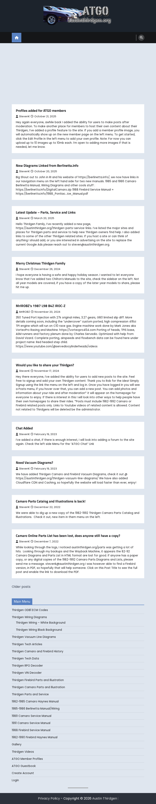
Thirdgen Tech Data (25, 658)
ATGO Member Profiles (27, 759)
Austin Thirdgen (104, 798)
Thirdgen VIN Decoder (27, 673)
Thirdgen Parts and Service (30, 694)
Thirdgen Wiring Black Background (39, 630)
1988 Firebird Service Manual (31, 730)
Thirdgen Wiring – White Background (40, 623)
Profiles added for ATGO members (41, 110)
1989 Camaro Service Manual (31, 716)
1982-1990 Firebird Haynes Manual (34, 737)
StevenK (24, 116)
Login (15, 780)
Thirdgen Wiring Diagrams (29, 617)
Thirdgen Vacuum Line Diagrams (34, 637)
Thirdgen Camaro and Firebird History (37, 651)
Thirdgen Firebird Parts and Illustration (38, 680)
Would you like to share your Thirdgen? (45, 365)
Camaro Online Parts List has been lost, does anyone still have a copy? (68, 535)
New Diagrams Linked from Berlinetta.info (47, 165)
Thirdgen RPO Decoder (27, 666)
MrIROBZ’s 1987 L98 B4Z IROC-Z (40, 306)
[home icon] (16, 37)
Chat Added (24, 428)
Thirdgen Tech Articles (27, 644)
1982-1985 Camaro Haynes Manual (35, 701)
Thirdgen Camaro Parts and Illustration (38, 687)
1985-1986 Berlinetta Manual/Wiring (36, 709)
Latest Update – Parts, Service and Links (46, 212)
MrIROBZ (24, 312)
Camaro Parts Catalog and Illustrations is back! (51, 501)
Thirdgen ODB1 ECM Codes (30, 610)
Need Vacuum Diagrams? (34, 462)
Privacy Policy (49, 798)
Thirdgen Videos (23, 752)
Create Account (23, 773)
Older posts (21, 586)
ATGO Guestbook (24, 766)
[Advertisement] (78, 73)
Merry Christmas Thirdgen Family (40, 263)
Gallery (17, 744)
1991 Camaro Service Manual (31, 723)
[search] (141, 38)
